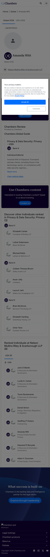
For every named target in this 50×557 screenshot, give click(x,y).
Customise (36, 108)
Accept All (25, 102)
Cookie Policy (19, 96)
